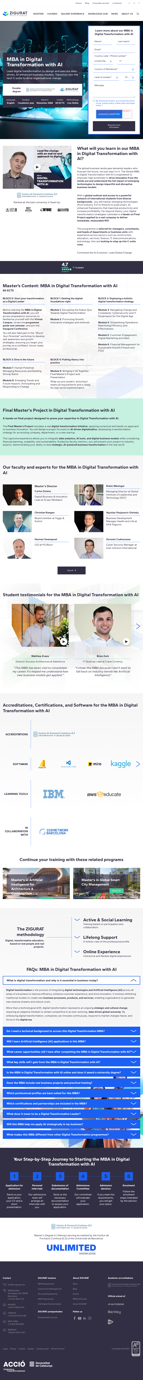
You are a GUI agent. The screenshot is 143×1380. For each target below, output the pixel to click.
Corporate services (101, 3)
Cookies (21, 1349)
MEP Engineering (45, 1299)
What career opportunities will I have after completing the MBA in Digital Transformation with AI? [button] (69, 1051)
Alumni (79, 3)
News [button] (114, 13)
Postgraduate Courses (48, 1317)
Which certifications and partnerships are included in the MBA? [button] (47, 1103)
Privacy (13, 1349)
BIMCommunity (80, 1299)
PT (139, 3)
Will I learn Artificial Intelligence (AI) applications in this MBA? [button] (46, 1041)
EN (134, 3)
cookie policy (120, 103)
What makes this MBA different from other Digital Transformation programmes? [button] (58, 1134)
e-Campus (117, 3)
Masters (38, 13)
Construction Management (50, 1289)
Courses (52, 13)
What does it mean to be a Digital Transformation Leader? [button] (43, 1113)
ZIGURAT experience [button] (72, 13)
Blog (87, 3)
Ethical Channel (57, 1349)
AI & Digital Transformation (49, 1304)
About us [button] (127, 13)
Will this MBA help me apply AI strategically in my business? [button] (45, 1124)
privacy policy (108, 103)
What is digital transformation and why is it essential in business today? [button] (52, 980)
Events (76, 1294)
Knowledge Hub (98, 13)
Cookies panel (42, 1349)
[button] (137, 13)
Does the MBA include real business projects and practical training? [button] (49, 1082)
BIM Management (46, 1284)
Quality (31, 1349)
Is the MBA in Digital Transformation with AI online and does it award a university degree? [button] (64, 1072)
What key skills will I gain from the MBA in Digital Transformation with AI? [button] (53, 1062)
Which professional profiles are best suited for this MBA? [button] (43, 1093)
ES (129, 3)
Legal (5, 1349)
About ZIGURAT (80, 1304)
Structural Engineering (48, 1294)
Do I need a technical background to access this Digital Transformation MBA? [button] (56, 1031)
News (75, 1284)
